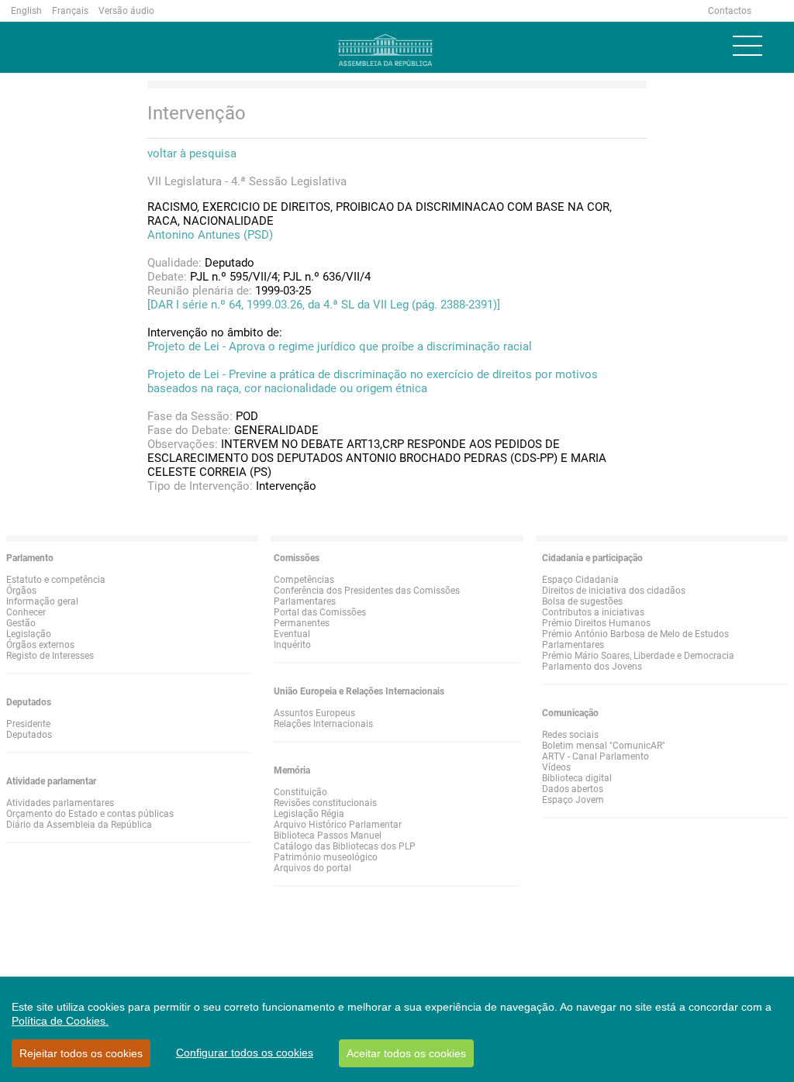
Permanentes (302, 623)
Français (70, 10)
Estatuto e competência (55, 579)
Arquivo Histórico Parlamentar (338, 824)
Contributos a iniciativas (593, 612)
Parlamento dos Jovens (592, 666)
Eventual (292, 634)
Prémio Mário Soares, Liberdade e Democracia (638, 655)
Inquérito (292, 644)
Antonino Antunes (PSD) (210, 235)
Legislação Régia (309, 813)
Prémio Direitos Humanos (596, 623)
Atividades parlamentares (60, 803)
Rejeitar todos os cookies (81, 1053)
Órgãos (21, 590)
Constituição (300, 792)
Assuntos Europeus (314, 713)
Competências (304, 579)
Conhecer (26, 612)
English (26, 10)
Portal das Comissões (320, 612)
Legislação (28, 634)
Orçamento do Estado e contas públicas (90, 813)
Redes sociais (570, 734)
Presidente (28, 723)
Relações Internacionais (323, 723)
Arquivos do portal (312, 868)
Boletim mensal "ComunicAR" (603, 745)
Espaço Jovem (573, 799)
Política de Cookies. (60, 1021)
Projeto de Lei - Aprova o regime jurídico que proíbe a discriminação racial (339, 346)
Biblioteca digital (577, 778)
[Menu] (747, 46)
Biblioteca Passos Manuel (327, 835)
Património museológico (326, 857)
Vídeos (556, 767)
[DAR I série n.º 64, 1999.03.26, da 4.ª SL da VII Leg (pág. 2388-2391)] (323, 305)
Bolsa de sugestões (582, 601)
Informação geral (42, 601)
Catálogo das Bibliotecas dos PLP (345, 846)
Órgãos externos (40, 644)
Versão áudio (126, 10)
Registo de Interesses (50, 655)
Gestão (21, 623)
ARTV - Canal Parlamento (595, 756)
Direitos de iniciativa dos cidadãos (613, 590)
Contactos (729, 10)
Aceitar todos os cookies (406, 1053)
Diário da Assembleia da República (79, 824)
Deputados (29, 734)
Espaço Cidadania (580, 579)
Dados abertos (572, 789)
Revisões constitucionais (325, 803)
